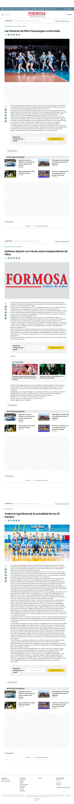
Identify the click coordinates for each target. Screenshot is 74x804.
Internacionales (26, 9)
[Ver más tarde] (6, 35)
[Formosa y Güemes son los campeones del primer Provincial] (44, 174)
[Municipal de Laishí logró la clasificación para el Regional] (44, 162)
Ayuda (45, 796)
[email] (16, 35)
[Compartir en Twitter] (14, 35)
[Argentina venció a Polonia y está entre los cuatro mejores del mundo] (10, 162)
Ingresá (70, 14)
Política (47, 9)
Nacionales (35, 9)
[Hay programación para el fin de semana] (10, 174)
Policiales (41, 9)
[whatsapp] (8, 35)
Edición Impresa (68, 9)
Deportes (7, 9)
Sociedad (53, 9)
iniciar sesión (33, 226)
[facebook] (11, 35)
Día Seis (13, 9)
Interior (18, 9)
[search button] (3, 9)
